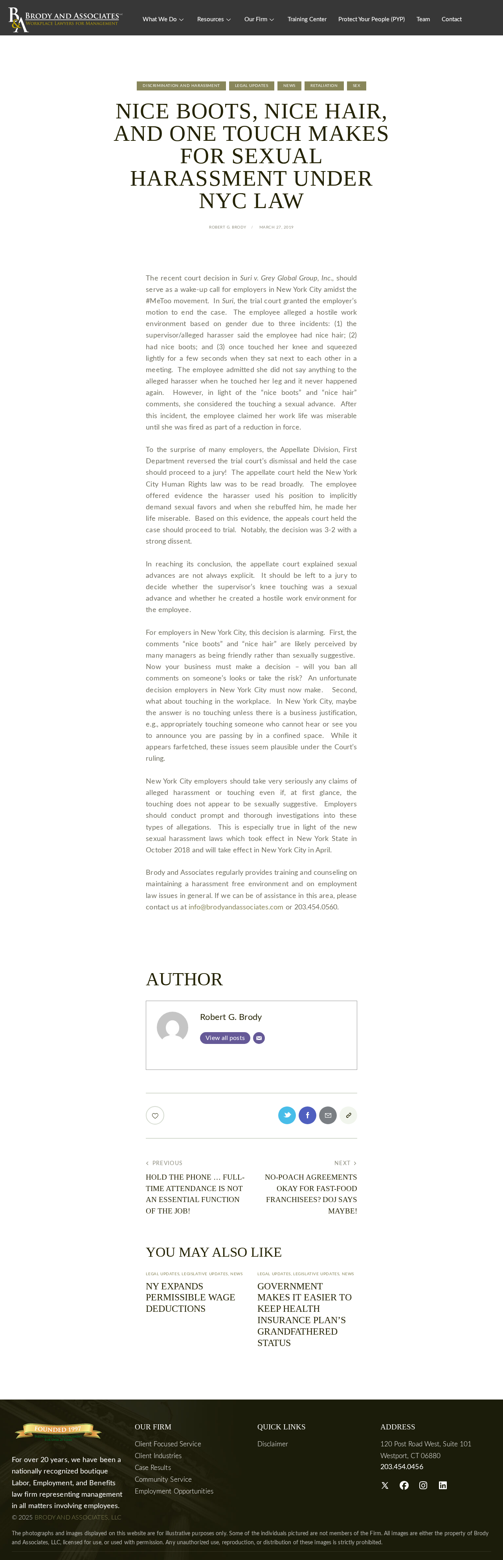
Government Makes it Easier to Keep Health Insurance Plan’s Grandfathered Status (304, 1314)
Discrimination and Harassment (181, 86)
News (289, 86)
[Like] (156, 1115)
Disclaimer (272, 1444)
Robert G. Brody (231, 1017)
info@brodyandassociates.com (236, 907)
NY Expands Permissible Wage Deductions (190, 1297)
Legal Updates (251, 86)
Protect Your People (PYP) (371, 19)
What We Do (160, 19)
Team (423, 19)
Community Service (163, 1479)
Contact (452, 19)
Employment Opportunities (174, 1491)
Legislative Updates (205, 1274)
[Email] (259, 1038)
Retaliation (324, 86)
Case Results (153, 1467)
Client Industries (158, 1456)
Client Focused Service (168, 1444)
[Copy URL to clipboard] (348, 1115)
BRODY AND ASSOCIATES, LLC (78, 1517)
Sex (356, 86)
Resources (210, 19)
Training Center (307, 19)
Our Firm (255, 19)
